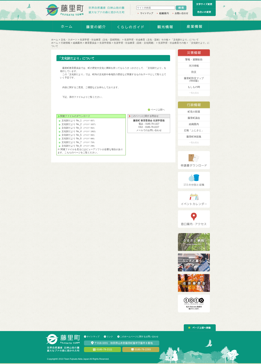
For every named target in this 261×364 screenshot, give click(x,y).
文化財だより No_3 (71, 127)
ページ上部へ (158, 109)
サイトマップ (93, 336)
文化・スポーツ (69, 39)
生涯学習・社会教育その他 (172, 42)
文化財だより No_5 (71, 135)
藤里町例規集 (193, 136)
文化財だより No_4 (71, 131)
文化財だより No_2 (71, 124)
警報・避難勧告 (194, 59)
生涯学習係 (105, 42)
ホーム (54, 39)
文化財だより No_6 (71, 138)
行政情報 (65, 42)
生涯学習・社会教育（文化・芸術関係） (100, 39)
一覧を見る (194, 93)
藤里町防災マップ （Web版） (194, 79)
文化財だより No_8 (71, 145)
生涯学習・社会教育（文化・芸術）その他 (146, 39)
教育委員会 (91, 42)
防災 (193, 72)
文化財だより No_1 (71, 120)
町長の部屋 (194, 111)
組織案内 (77, 42)
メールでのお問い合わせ (149, 130)
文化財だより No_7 (71, 142)
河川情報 (194, 65)
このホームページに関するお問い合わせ (139, 336)
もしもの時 (194, 86)
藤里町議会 (194, 117)
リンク (110, 336)
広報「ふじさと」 (194, 130)
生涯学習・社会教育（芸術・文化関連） (134, 42)
